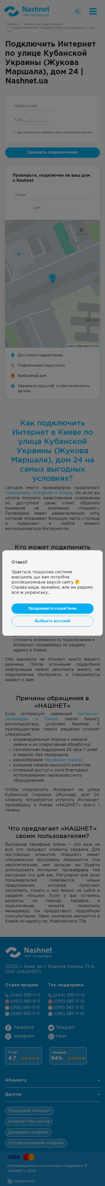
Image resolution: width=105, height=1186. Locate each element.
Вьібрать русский (52, 621)
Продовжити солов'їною (52, 608)
